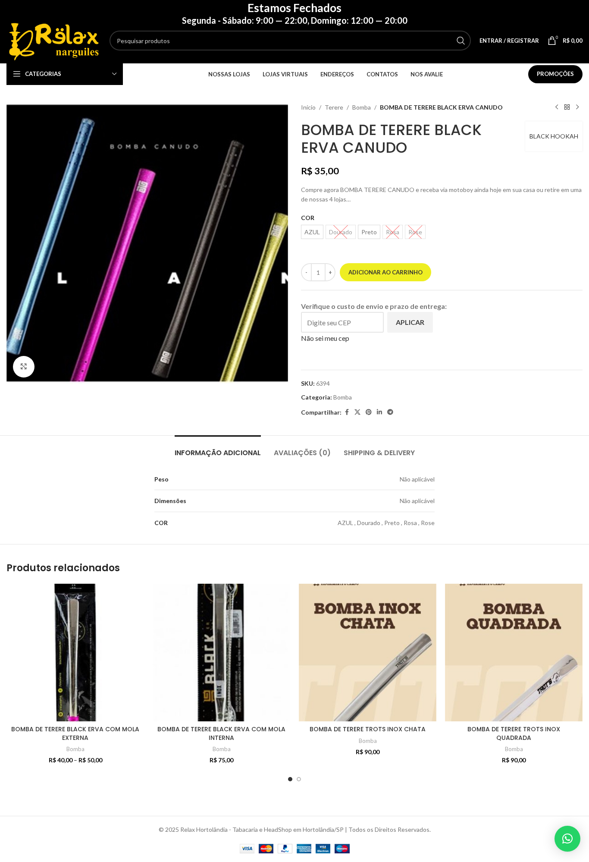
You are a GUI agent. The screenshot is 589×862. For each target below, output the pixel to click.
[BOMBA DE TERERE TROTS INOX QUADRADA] (514, 652)
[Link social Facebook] (346, 412)
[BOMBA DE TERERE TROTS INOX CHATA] (367, 652)
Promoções (555, 73)
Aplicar (410, 322)
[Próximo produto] (577, 107)
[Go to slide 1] (290, 779)
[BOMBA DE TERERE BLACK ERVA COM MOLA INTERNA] (221, 652)
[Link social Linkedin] (379, 412)
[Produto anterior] (556, 107)
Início (308, 107)
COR (307, 217)
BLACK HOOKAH (553, 136)
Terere (334, 107)
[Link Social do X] (357, 412)
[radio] (312, 232)
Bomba (361, 107)
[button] (567, 839)
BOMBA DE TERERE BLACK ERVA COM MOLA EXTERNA (75, 733)
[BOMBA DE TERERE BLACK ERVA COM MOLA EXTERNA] (75, 652)
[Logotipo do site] (53, 40)
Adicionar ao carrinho (385, 272)
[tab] (218, 448)
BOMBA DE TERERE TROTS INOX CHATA (368, 729)
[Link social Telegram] (390, 412)
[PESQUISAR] (461, 40)
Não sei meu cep (325, 338)
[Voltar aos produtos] (567, 107)
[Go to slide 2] (299, 779)
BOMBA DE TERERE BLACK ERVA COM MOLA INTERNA (221, 733)
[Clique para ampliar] (23, 367)
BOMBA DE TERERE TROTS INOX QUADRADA (513, 733)
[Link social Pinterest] (368, 412)
